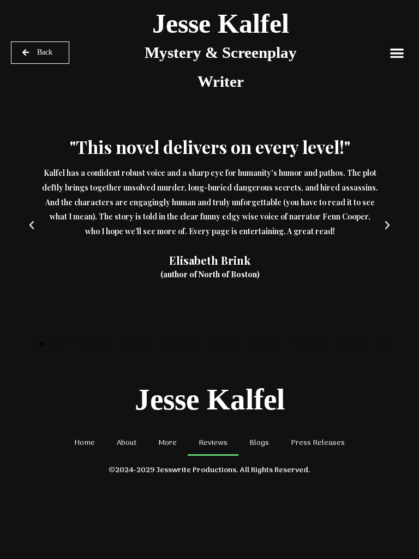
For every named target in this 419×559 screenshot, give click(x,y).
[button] (397, 52)
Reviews (213, 443)
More (167, 443)
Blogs (259, 443)
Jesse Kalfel (221, 49)
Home (84, 443)
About (126, 443)
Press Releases (318, 443)
